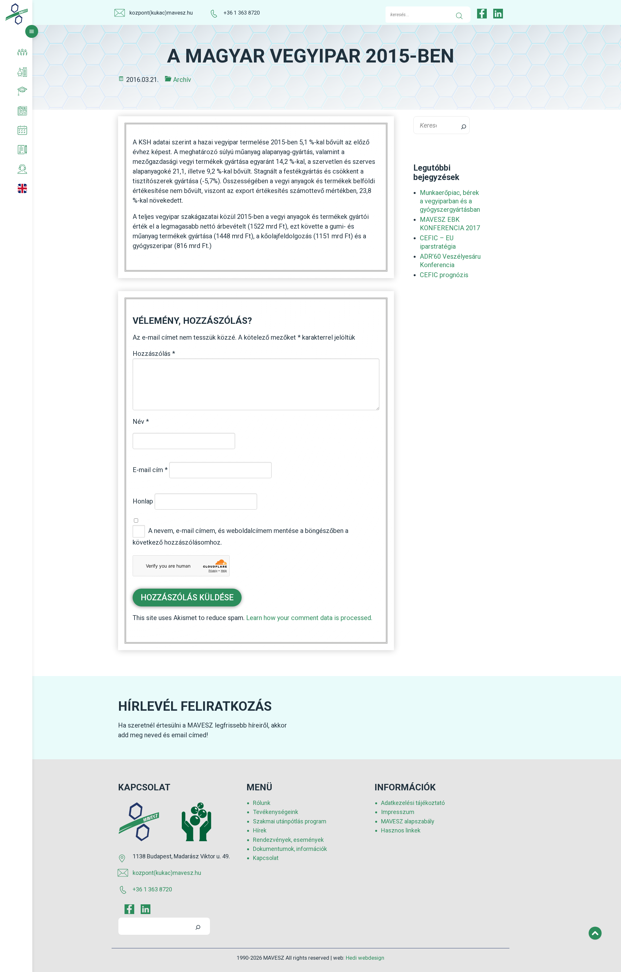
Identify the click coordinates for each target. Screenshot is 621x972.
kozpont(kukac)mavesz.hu (161, 13)
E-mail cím (150, 470)
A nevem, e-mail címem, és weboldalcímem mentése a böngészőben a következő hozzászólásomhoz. (240, 536)
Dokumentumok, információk (290, 848)
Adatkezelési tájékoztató (413, 802)
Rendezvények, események (288, 839)
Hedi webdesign (365, 958)
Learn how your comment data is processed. (309, 618)
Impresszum (397, 811)
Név (141, 421)
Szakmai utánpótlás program (289, 821)
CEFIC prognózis (444, 275)
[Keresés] (460, 125)
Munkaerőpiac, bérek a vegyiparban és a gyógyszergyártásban (450, 201)
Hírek (260, 830)
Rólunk (261, 802)
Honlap (143, 501)
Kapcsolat (265, 857)
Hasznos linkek (400, 830)
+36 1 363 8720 (241, 13)
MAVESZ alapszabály (407, 821)
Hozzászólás (154, 353)
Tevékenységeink (275, 811)
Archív (182, 80)
